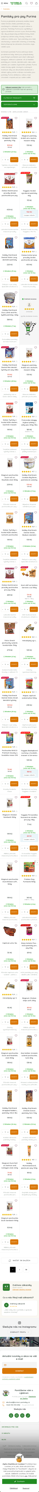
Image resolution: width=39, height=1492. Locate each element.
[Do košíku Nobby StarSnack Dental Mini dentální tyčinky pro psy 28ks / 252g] (14, 389)
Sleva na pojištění (28, 1452)
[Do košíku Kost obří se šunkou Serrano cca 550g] (34, 609)
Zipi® (4, 1446)
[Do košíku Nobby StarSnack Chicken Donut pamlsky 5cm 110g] (34, 1132)
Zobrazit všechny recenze (22, 1289)
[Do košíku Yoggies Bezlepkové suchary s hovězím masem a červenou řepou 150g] (34, 783)
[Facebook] (11, 1415)
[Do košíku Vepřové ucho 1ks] (14, 967)
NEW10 (29, 215)
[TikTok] (28, 1415)
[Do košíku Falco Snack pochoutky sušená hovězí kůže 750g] (14, 664)
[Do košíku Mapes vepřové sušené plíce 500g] (34, 719)
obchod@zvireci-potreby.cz (18, 1402)
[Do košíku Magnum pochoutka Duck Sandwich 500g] (14, 1242)
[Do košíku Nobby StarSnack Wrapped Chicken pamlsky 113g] (14, 159)
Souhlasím (21, 1481)
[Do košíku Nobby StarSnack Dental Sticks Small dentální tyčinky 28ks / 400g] (14, 719)
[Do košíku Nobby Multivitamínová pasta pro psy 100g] (34, 1187)
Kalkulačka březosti (11, 1452)
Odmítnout (14, 1488)
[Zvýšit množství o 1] (8, 159)
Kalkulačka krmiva (29, 1446)
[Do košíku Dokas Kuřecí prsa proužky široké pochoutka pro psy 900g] (34, 279)
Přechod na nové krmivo (13, 1449)
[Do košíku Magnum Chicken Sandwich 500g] (14, 848)
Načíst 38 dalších (21, 1261)
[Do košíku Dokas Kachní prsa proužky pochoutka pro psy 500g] (14, 609)
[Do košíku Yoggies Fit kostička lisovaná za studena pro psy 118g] (34, 848)
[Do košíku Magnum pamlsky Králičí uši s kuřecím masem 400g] (34, 389)
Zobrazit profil (18, 1332)
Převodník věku (29, 1449)
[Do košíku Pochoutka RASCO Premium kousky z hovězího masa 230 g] (14, 783)
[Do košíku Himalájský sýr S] (14, 1022)
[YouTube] (22, 1415)
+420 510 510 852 (13, 1405)
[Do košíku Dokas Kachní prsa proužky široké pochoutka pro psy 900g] (14, 224)
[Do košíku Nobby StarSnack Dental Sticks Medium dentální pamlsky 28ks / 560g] (34, 554)
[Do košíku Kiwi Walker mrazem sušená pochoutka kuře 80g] (34, 1077)
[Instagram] (17, 1415)
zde (25, 1476)
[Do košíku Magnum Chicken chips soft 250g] (34, 1022)
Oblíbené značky (14, 1446)
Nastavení (26, 1488)
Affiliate (29, 1455)
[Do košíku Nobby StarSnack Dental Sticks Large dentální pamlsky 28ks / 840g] (14, 279)
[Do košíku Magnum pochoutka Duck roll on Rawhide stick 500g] (14, 499)
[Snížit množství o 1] (2, 159)
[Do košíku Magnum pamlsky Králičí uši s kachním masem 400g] (34, 159)
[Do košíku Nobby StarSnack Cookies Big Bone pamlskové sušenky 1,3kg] (34, 499)
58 (26, 1270)
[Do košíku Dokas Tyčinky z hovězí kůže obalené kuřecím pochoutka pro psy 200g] (14, 554)
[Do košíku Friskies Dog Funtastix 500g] (34, 912)
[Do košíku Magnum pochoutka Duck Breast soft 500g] (14, 912)
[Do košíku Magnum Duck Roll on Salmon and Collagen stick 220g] (14, 1187)
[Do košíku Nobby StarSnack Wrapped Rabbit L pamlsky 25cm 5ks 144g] (14, 1132)
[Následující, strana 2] (19, 1269)
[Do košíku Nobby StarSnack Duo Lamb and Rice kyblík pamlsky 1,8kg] (14, 334)
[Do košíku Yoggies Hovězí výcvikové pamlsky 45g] (34, 224)
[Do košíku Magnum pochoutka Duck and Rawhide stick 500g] (14, 1077)
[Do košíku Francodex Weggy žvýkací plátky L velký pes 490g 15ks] (34, 444)
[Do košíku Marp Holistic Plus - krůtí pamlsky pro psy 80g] (34, 967)
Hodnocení (11, 1455)
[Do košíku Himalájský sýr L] (34, 664)
